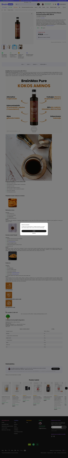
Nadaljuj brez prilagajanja (25, 224)
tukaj (43, 227)
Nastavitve (34, 233)
